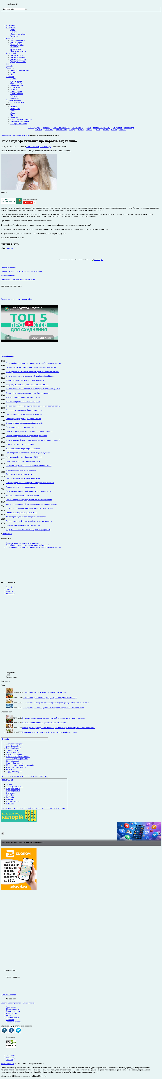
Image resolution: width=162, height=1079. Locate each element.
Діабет (97, 130)
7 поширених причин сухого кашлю (20, 487)
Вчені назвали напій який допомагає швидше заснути (44, 722)
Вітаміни (14, 36)
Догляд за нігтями (17, 57)
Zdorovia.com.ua (7, 1064)
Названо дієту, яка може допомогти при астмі (24, 414)
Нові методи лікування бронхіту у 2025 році (24, 457)
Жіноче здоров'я (16, 45)
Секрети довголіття (18, 102)
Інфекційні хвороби (14, 754)
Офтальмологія (16, 85)
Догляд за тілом (16, 55)
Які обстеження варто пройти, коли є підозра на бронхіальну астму (33, 389)
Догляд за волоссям (18, 62)
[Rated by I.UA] (11, 1043)
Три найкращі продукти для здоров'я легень (23, 419)
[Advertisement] (8, 564)
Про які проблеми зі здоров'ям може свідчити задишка (28, 453)
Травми (13, 79)
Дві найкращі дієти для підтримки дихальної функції (27, 545)
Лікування (10, 77)
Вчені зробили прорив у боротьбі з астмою (23, 461)
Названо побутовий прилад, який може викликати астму (29, 500)
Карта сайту (10, 1057)
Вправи (114, 130)
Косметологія (15, 49)
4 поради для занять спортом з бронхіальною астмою (27, 384)
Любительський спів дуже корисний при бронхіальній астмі (30, 376)
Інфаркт (89, 130)
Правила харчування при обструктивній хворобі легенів (28, 466)
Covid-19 (122, 130)
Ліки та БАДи (16, 83)
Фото (12, 111)
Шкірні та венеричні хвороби (18, 757)
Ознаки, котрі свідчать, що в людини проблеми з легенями (29, 431)
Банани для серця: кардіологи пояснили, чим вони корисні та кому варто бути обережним (58, 728)
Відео (12, 113)
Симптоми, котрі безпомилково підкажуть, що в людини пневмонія (33, 440)
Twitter (8, 589)
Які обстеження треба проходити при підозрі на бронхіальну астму (33, 406)
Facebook (9, 591)
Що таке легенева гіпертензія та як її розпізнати (25, 380)
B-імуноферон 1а (13, 791)
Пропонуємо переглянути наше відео (16, 299)
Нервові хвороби (13, 761)
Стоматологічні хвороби (16, 767)
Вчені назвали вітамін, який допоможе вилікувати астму (29, 491)
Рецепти (13, 32)
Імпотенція (14, 98)
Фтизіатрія (10, 769)
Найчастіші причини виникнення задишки (23, 402)
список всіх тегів (9, 995)
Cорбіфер (10, 795)
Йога (12, 74)
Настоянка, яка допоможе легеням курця (22, 495)
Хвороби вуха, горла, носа (17, 759)
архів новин (7, 534)
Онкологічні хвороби (14, 763)
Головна (3, 135)
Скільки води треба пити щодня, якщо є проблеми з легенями (31, 367)
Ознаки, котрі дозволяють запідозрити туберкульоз (26, 436)
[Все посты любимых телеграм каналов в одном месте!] (81, 831)
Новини (13, 107)
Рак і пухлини (16, 81)
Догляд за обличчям (18, 60)
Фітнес (13, 72)
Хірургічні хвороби (14, 772)
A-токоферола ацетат (14, 786)
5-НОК (9, 784)
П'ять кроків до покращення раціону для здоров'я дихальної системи (33, 363)
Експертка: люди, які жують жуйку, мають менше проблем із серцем (49, 732)
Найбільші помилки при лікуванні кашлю (23, 449)
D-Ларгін (10, 797)
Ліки (7, 64)
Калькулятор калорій (18, 124)
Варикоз (106, 130)
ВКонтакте (10, 593)
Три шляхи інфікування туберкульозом (21, 513)
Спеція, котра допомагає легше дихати (21, 470)
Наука (12, 115)
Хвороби (9, 66)
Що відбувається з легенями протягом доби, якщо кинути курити (32, 372)
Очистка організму (18, 34)
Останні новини (7, 356)
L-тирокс (10, 804)
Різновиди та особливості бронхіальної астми (24, 410)
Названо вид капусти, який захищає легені (23, 478)
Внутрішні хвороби (14, 748)
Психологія (15, 109)
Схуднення (10, 68)
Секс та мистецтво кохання (21, 119)
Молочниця (129, 128)
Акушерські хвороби (14, 744)
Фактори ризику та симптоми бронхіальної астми (26, 517)
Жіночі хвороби (12, 752)
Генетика (14, 117)
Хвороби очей (12, 750)
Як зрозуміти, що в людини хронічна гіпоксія (24, 423)
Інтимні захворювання (19, 121)
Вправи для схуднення (19, 70)
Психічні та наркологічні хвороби (20, 765)
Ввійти (4, 1003)
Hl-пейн (9, 799)
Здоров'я (9, 38)
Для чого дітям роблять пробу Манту (20, 444)
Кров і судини (16, 92)
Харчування (11, 28)
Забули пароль (29, 1003)
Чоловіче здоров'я (17, 40)
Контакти (9, 1060)
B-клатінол (10, 793)
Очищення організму (101, 128)
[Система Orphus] (97, 260)
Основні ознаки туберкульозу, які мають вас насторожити (29, 521)
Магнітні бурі (77, 128)
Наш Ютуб (10, 587)
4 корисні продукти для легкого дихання (22, 543)
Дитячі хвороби (12, 746)
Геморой (13, 96)
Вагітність (14, 47)
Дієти (12, 30)
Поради (72, 130)
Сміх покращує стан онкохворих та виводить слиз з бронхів (30, 483)
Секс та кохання (12, 1018)
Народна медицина (13, 100)
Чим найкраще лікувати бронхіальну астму (23, 397)
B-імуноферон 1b (13, 789)
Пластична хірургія (18, 51)
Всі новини (10, 25)
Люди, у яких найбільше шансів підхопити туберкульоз (28, 530)
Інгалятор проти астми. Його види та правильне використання (31, 504)
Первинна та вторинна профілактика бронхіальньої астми (29, 508)
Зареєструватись (14, 1003)
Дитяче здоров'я (16, 42)
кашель (10, 248)
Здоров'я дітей (11, 1013)
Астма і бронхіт (16, 94)
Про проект (10, 1055)
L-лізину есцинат (13, 801)
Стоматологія (15, 87)
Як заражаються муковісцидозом (19, 474)
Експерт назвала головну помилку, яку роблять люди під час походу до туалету (54, 718)
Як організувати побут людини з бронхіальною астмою (28, 393)
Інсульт (80, 130)
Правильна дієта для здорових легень (21, 427)
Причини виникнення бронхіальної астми (23, 525)
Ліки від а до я (34, 128)
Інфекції (13, 89)
